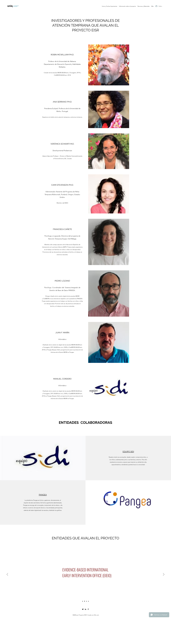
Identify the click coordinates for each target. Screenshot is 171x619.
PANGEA (43, 495)
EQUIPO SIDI (128, 451)
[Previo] (7, 574)
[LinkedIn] (85, 609)
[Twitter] (83, 609)
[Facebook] (88, 609)
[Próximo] (163, 574)
